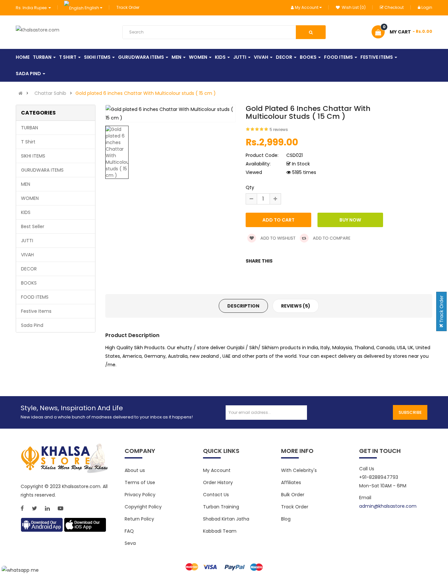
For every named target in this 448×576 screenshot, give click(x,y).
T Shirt (28, 142)
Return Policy (139, 519)
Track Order (127, 7)
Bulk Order (292, 494)
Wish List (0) (353, 7)
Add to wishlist (277, 238)
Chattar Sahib (50, 93)
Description (243, 306)
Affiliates (291, 482)
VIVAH (27, 254)
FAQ (129, 531)
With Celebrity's (299, 470)
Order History (218, 482)
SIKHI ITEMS (33, 156)
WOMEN (30, 198)
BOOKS (29, 283)
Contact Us (216, 494)
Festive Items (36, 311)
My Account (217, 470)
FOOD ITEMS (35, 297)
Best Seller (32, 226)
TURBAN (29, 127)
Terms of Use (140, 482)
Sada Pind (32, 325)
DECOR (29, 269)
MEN (25, 184)
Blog (286, 519)
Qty (250, 187)
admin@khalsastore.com (388, 506)
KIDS (26, 212)
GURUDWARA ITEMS (42, 170)
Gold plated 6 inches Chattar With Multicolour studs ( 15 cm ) (145, 93)
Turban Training (221, 506)
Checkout (394, 7)
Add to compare (331, 238)
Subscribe (410, 412)
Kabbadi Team (219, 531)
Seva (130, 543)
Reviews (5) (295, 306)
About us (135, 470)
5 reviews (279, 129)
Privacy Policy (140, 494)
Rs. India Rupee (32, 8)
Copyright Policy (143, 506)
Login (426, 7)
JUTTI (27, 240)
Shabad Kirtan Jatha (226, 519)
